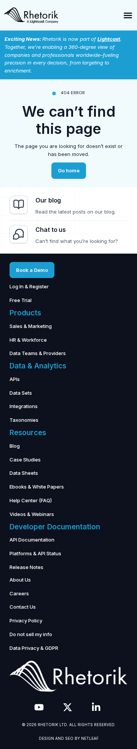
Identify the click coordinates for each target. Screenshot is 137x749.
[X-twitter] (67, 707)
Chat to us (50, 229)
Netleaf (90, 738)
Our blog (48, 200)
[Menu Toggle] (128, 15)
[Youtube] (39, 707)
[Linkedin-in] (96, 707)
